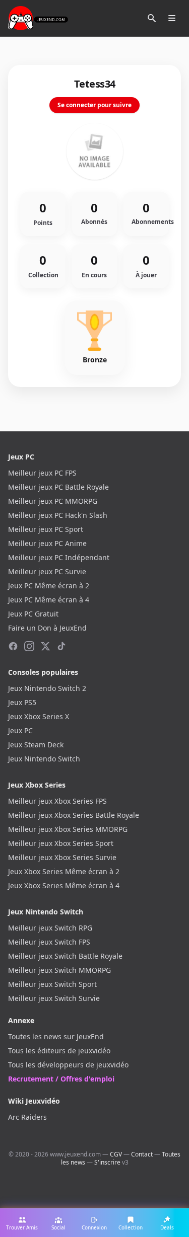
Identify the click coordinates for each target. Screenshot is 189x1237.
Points (42, 223)
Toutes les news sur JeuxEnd (56, 1036)
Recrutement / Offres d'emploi (61, 1079)
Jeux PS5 (22, 702)
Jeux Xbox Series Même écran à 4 (63, 885)
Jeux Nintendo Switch (44, 758)
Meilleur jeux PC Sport (45, 529)
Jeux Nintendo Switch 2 (47, 688)
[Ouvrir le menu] (172, 18)
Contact (142, 1154)
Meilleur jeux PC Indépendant (58, 557)
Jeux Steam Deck (36, 744)
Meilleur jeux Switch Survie (54, 998)
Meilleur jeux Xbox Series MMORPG (68, 829)
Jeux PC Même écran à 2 (48, 585)
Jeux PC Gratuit (33, 613)
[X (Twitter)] (45, 646)
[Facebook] (13, 646)
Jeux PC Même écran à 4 (48, 599)
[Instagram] (29, 646)
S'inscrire (107, 1162)
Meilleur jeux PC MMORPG (52, 501)
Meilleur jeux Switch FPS (49, 942)
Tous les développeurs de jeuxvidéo (68, 1064)
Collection (43, 275)
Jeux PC (20, 730)
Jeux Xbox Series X (38, 716)
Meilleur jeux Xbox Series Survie (62, 857)
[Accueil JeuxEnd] (38, 18)
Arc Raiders (27, 1117)
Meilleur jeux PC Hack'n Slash (57, 515)
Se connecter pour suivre (94, 105)
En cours (94, 275)
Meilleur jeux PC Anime (47, 543)
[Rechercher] (152, 18)
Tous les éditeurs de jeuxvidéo (59, 1050)
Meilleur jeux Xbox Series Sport (60, 843)
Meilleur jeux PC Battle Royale (58, 487)
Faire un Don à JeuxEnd (47, 628)
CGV (116, 1154)
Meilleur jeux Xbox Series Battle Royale (73, 815)
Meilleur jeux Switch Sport (52, 984)
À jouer (146, 275)
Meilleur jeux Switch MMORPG (59, 970)
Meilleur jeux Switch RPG (50, 928)
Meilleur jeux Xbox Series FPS (57, 801)
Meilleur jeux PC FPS (42, 473)
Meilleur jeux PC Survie (47, 571)
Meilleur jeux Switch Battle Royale (65, 956)
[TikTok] (61, 646)
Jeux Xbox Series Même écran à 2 (63, 871)
